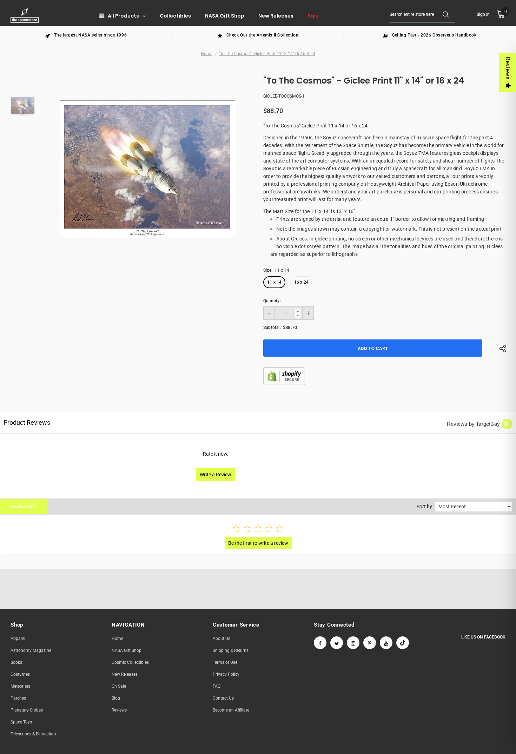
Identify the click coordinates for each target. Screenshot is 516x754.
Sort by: (425, 506)
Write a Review (215, 474)
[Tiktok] (402, 642)
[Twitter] (336, 642)
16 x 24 (301, 282)
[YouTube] (386, 642)
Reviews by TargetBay (473, 424)
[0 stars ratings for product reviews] (258, 529)
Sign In (483, 14)
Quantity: (272, 300)
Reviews (507, 68)
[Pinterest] (369, 642)
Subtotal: (272, 327)
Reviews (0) (23, 506)
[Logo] (25, 15)
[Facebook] (320, 642)
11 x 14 (274, 282)
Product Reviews (27, 422)
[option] (86, 35)
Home (206, 53)
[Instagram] (353, 642)
